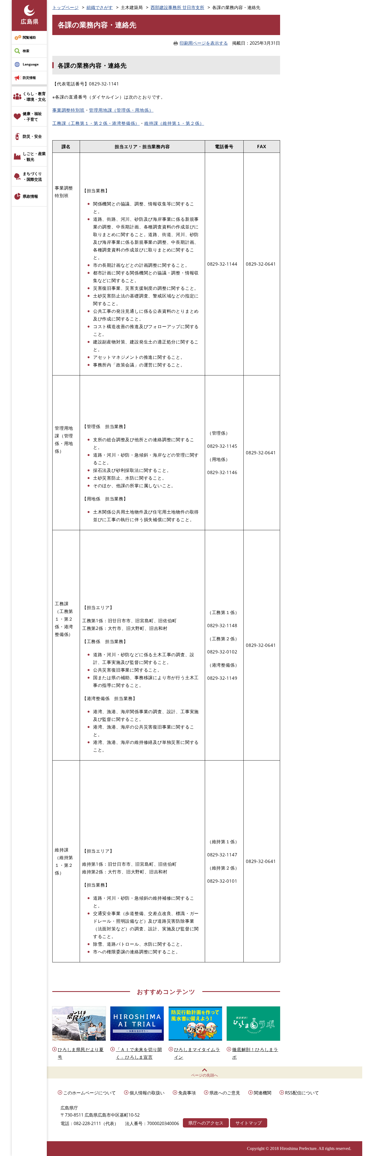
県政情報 (30, 196)
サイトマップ (248, 1123)
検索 (26, 50)
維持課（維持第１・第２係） (174, 123)
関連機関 (262, 1093)
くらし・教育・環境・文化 (34, 96)
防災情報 (29, 77)
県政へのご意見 (224, 1093)
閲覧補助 (29, 37)
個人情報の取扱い (147, 1093)
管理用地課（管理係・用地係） (121, 110)
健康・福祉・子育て (32, 116)
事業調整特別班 (68, 110)
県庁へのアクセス (205, 1123)
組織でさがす (100, 7)
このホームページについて (89, 1093)
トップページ (65, 7)
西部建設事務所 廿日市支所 (177, 7)
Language (31, 64)
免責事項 (187, 1093)
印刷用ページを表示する (204, 43)
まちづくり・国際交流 (32, 176)
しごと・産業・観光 (34, 156)
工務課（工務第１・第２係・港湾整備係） (96, 123)
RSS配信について (302, 1093)
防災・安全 (32, 136)
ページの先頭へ (204, 1075)
